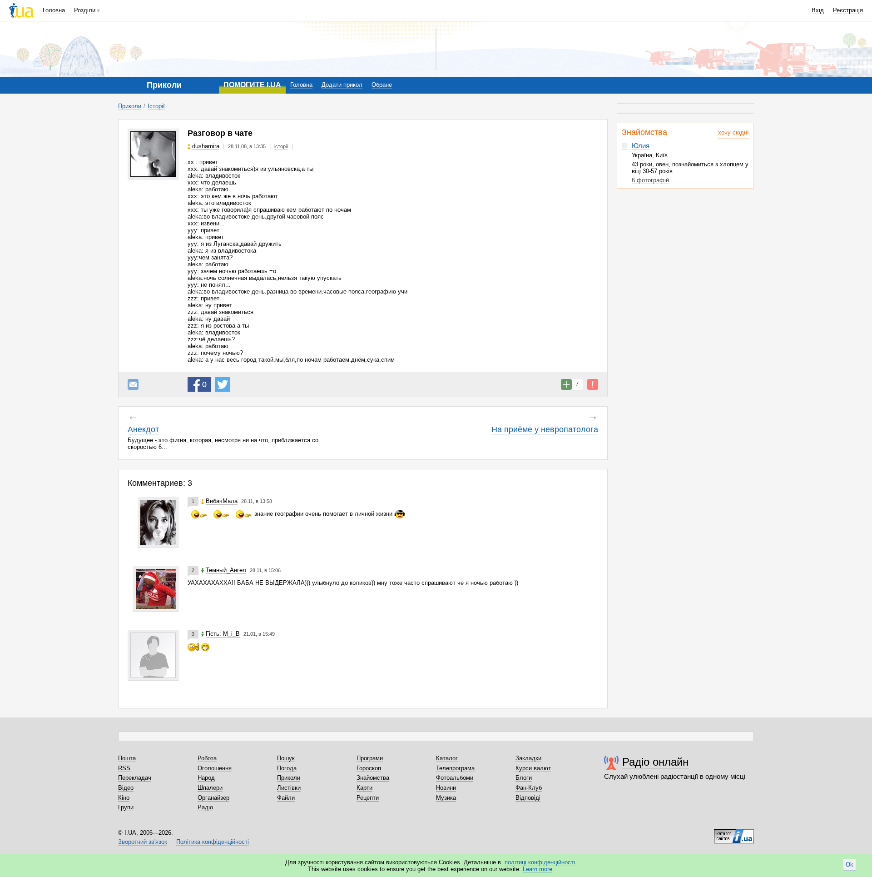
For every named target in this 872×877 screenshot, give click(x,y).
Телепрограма (455, 768)
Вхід (818, 10)
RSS (124, 768)
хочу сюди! (733, 132)
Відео (126, 787)
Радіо (205, 807)
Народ (206, 777)
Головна (54, 10)
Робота (207, 758)
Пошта (127, 758)
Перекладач (134, 777)
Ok (849, 864)
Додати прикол (342, 84)
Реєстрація (848, 10)
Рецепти (368, 797)
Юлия (640, 145)
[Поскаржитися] (592, 384)
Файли (286, 797)
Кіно (123, 797)
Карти (364, 787)
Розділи (84, 10)
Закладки (528, 758)
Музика (446, 797)
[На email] (133, 384)
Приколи (129, 106)
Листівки (289, 787)
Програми (370, 758)
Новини (446, 787)
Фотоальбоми (454, 777)
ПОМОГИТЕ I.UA (252, 85)
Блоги (523, 777)
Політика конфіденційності (212, 841)
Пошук (286, 758)
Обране (382, 84)
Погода (287, 768)
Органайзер (213, 797)
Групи (126, 807)
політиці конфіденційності (540, 862)
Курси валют (533, 768)
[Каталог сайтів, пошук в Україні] (734, 833)
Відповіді (527, 797)
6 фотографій (650, 180)
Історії (156, 106)
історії (281, 146)
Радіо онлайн (655, 762)
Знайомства (644, 132)
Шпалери (210, 787)
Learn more (537, 869)
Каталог (447, 758)
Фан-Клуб (528, 787)
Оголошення (215, 768)
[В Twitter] (222, 384)
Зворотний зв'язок (142, 841)
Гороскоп (369, 768)
